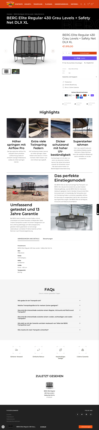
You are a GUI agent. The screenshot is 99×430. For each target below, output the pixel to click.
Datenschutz (11, 419)
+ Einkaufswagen (86, 427)
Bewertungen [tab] (48, 239)
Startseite (9, 14)
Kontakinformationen (13, 421)
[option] (29, 50)
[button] (81, 4)
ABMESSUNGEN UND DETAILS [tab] (28, 239)
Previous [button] (5, 51)
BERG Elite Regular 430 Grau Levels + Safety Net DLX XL (49, 393)
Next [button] (53, 51)
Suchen (9, 414)
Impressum (10, 417)
